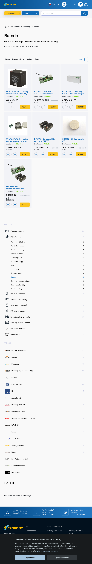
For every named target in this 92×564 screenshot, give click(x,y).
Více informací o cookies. (47, 551)
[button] (54, 4)
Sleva (37, 59)
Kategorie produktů (54, 526)
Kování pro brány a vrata (76, 532)
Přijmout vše (30, 557)
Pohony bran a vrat (54, 531)
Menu (28, 526)
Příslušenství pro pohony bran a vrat (24, 27)
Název (7, 59)
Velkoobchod (31, 531)
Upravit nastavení (62, 557)
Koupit (24, 107)
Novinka (29, 59)
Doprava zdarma (18, 59)
